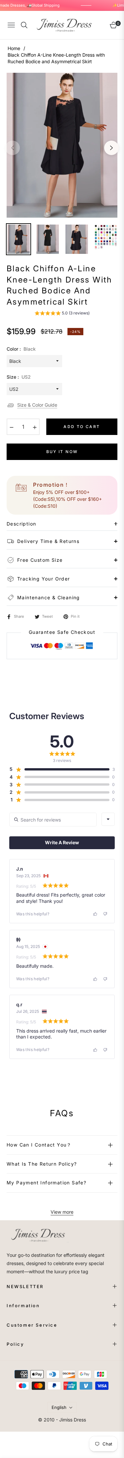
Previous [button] (12, 148)
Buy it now (62, 451)
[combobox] (108, 819)
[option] (62, 145)
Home (14, 48)
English (59, 1407)
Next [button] (111, 148)
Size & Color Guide (37, 405)
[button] (62, 314)
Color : (21, 349)
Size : (19, 377)
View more (62, 1212)
